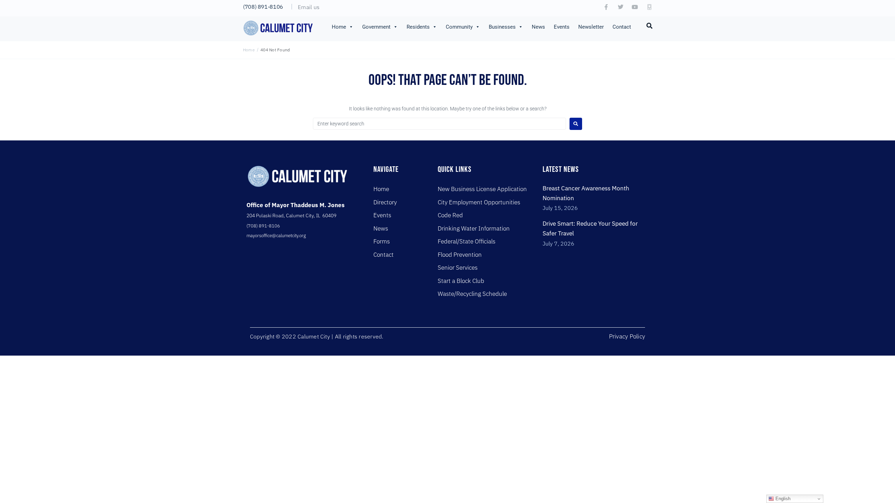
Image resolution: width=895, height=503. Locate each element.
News (538, 27)
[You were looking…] (649, 25)
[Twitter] (620, 7)
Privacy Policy (627, 336)
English (782, 498)
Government (376, 27)
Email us (309, 6)
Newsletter (591, 27)
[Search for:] (439, 124)
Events (562, 27)
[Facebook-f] (606, 7)
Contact (622, 27)
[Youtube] (635, 7)
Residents (418, 27)
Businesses (502, 27)
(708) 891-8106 (263, 6)
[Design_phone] (649, 7)
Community (459, 27)
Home (339, 27)
